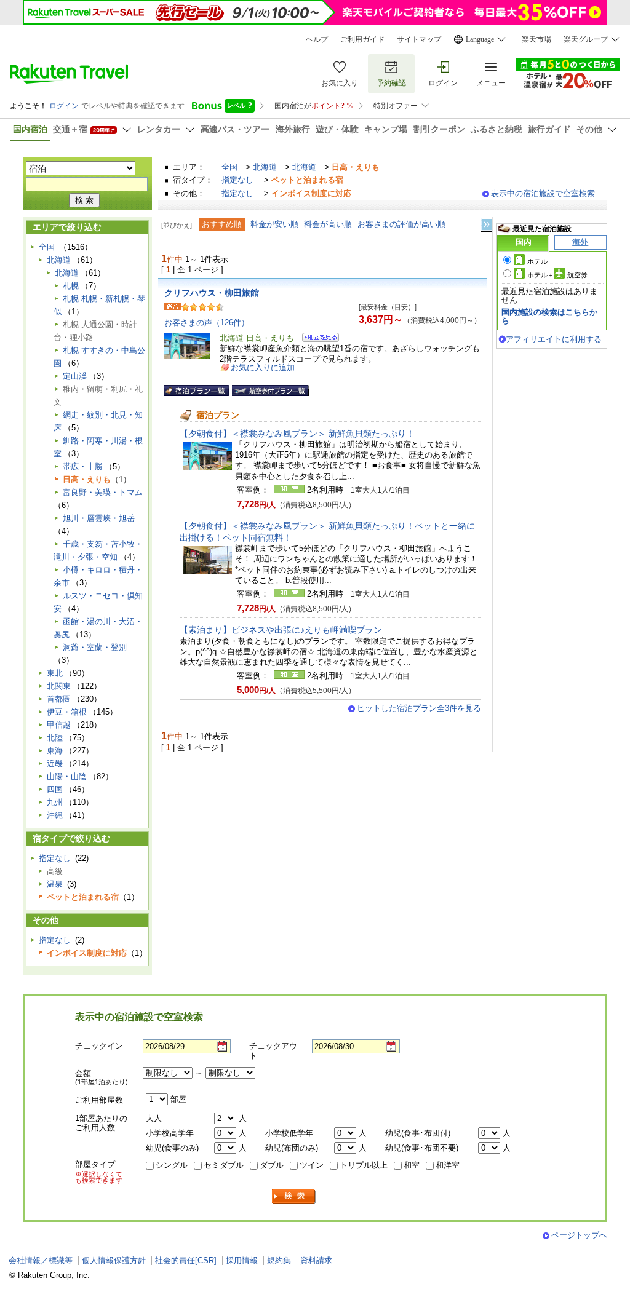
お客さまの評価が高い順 (401, 224)
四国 (55, 789)
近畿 (55, 763)
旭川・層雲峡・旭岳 (99, 518)
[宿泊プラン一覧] (196, 390)
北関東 (59, 686)
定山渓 (75, 376)
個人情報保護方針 (114, 1260)
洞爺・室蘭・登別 (95, 647)
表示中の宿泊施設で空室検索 (543, 193)
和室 (412, 1165)
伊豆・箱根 (67, 711)
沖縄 (55, 815)
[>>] (487, 224)
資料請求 (316, 1260)
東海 (55, 750)
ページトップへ (579, 1235)
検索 (294, 1196)
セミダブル (224, 1165)
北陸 (55, 737)
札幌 (71, 285)
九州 (55, 802)
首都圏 (59, 699)
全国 (229, 167)
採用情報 (242, 1260)
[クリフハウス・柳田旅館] (316, 339)
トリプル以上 (364, 1165)
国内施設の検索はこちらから (549, 316)
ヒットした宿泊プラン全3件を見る (419, 708)
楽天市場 (536, 39)
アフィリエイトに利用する (554, 339)
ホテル (537, 261)
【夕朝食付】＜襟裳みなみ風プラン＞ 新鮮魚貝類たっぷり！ (297, 433)
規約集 (279, 1260)
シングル (172, 1165)
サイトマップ (419, 39)
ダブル (272, 1165)
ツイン (312, 1165)
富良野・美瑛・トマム (103, 492)
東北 (55, 673)
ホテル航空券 (557, 275)
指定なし (237, 179)
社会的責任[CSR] (186, 1260)
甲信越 (59, 724)
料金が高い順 (328, 224)
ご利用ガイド (362, 39)
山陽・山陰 (67, 776)
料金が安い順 (274, 224)
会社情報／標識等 (41, 1260)
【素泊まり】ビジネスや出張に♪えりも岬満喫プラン (281, 630)
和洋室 (448, 1165)
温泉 (55, 884)
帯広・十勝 (83, 466)
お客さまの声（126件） (206, 322)
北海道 (265, 167)
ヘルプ (317, 39)
